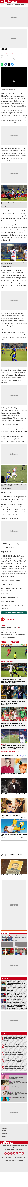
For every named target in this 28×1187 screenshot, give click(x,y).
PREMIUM (4, 1133)
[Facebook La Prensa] (5, 1153)
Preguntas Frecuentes (17, 1164)
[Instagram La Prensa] (11, 1153)
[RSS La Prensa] (23, 1153)
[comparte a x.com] (9, 64)
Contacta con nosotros (10, 1160)
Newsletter (20, 1160)
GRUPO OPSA (5, 1139)
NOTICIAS (4, 1128)
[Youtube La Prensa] (14, 1153)
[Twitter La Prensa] (8, 1153)
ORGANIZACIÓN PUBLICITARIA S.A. (14, 1150)
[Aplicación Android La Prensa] (20, 1153)
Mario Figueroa (20, 53)
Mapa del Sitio (7, 1164)
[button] (14, 81)
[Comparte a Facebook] (5, 64)
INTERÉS (4, 1131)
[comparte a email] (12, 64)
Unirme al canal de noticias (15, 612)
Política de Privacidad (19, 1157)
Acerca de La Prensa (7, 1157)
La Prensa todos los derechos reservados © (14, 1146)
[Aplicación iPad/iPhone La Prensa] (17, 1153)
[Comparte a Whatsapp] (2, 64)
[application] (14, 81)
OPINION (4, 1136)
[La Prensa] (7, 1142)
